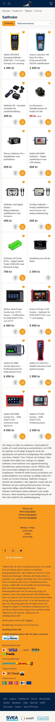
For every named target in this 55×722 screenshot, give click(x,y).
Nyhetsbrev (16, 703)
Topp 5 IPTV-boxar (30, 707)
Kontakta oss (24, 699)
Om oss (34, 699)
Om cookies (8, 707)
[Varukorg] (51, 3)
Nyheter (6, 703)
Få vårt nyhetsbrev (14, 557)
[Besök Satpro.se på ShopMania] (10, 638)
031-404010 (32, 515)
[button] (15, 74)
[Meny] (4, 3)
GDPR (42, 703)
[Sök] (9, 3)
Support (18, 707)
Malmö (29, 620)
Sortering (8, 23)
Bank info (34, 703)
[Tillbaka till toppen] (46, 715)
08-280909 (32, 518)
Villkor (25, 703)
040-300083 (30, 512)
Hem (5, 699)
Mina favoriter (44, 699)
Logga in (12, 699)
